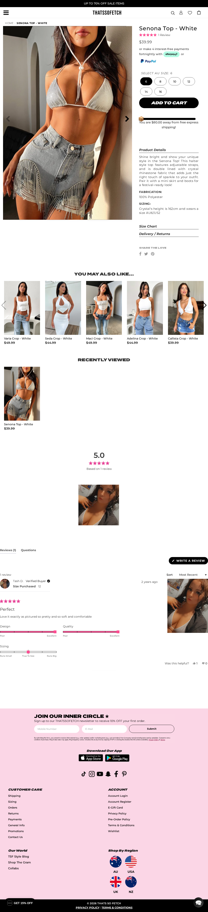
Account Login (118, 795)
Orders (12, 807)
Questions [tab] (28, 551)
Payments (15, 819)
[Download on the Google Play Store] (117, 761)
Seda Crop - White (58, 338)
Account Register (119, 801)
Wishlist (113, 831)
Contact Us (15, 837)
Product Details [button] (152, 150)
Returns (13, 813)
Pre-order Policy (119, 819)
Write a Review (191, 561)
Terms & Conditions (121, 825)
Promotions (16, 831)
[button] (181, 12)
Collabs (13, 868)
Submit (151, 728)
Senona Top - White (32, 23)
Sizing (12, 801)
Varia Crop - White (17, 338)
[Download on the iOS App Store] (91, 760)
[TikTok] (84, 774)
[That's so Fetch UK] (115, 881)
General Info (16, 825)
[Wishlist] (190, 12)
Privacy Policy (117, 813)
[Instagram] (92, 774)
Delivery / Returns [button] (154, 234)
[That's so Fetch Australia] (115, 861)
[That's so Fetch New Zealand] (131, 881)
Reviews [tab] (8, 551)
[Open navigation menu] (6, 13)
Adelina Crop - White (142, 338)
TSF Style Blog (18, 856)
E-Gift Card (115, 807)
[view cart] (199, 12)
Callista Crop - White (183, 338)
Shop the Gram (19, 862)
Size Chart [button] (148, 226)
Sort (170, 575)
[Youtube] (100, 774)
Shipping (14, 795)
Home (9, 23)
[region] (99, 505)
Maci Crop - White (99, 338)
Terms (162, 740)
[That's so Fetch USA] (131, 861)
